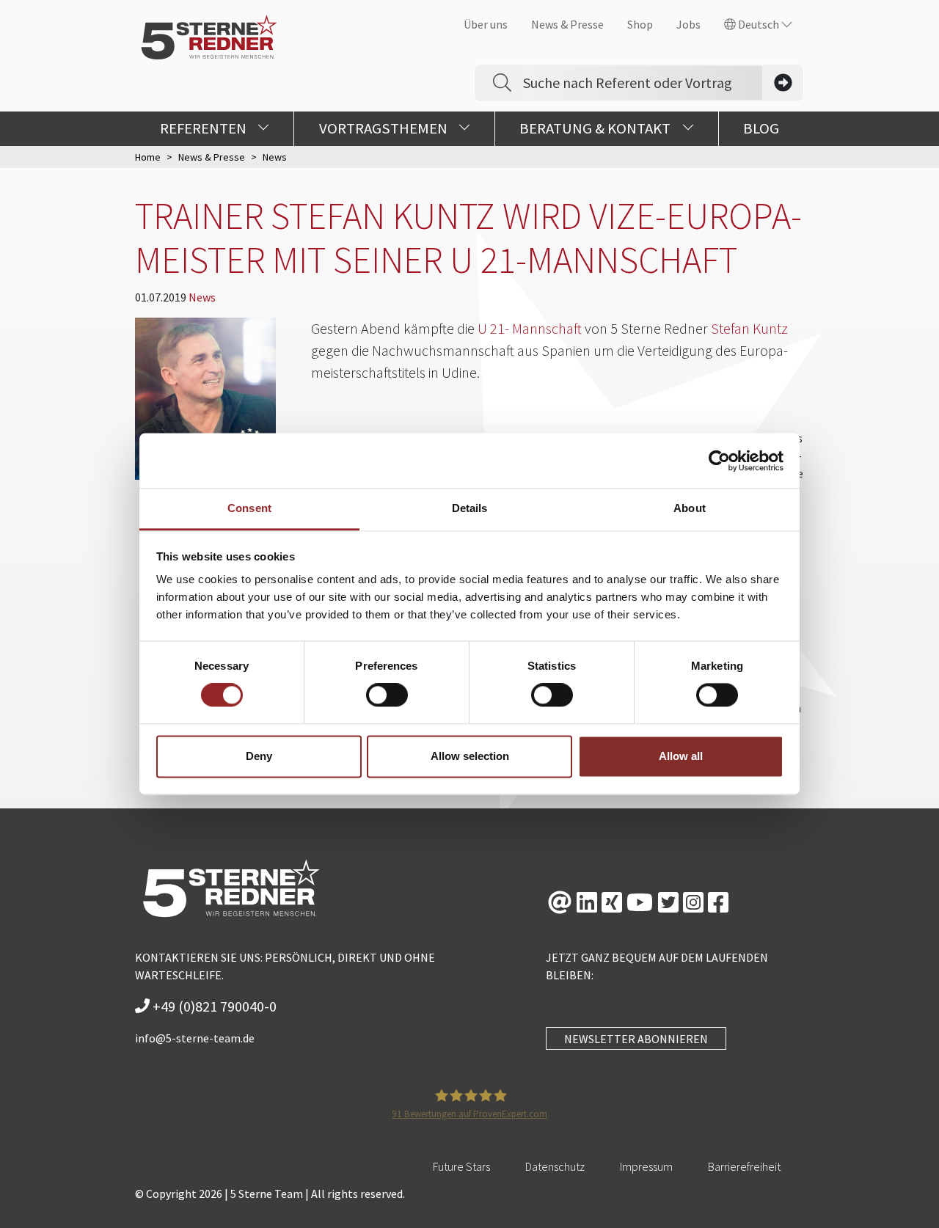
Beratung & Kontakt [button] (596, 128)
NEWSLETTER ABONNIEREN (636, 1038)
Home (148, 157)
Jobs (688, 24)
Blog (761, 128)
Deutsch (758, 24)
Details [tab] (470, 508)
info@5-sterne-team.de (195, 1038)
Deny (259, 756)
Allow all (681, 756)
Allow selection (470, 756)
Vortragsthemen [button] (384, 128)
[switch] (387, 695)
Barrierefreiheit (744, 1166)
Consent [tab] (249, 508)
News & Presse (567, 24)
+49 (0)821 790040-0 (213, 1006)
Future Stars (461, 1166)
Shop (640, 24)
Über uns (486, 24)
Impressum (646, 1166)
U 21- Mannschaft (530, 328)
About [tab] (689, 508)
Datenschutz (555, 1166)
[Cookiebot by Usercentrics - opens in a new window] (719, 461)
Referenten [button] (204, 128)
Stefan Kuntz (749, 328)
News (202, 297)
